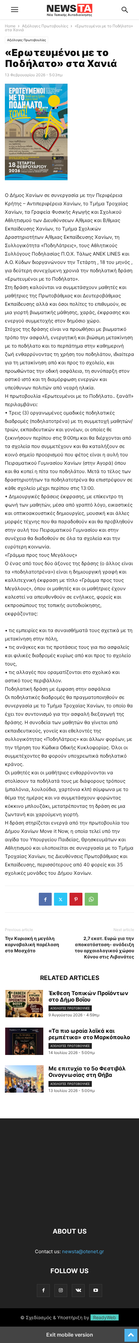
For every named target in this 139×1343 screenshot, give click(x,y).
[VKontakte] (78, 1290)
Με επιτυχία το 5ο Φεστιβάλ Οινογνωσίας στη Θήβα (86, 1071)
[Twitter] (60, 899)
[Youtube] (95, 1290)
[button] (14, 9)
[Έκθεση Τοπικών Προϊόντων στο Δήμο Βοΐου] (24, 1004)
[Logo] (69, 1212)
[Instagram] (60, 1290)
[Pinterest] (76, 899)
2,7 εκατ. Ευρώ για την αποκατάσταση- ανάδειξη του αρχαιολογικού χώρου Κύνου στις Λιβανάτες (104, 947)
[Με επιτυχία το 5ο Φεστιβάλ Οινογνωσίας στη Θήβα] (24, 1079)
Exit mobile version (69, 1334)
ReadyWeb (104, 1317)
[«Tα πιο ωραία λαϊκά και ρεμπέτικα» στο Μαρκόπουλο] (24, 1042)
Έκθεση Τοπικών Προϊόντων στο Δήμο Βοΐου (88, 996)
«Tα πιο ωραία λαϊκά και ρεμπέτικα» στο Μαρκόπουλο (89, 1034)
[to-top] (130, 1332)
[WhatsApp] (91, 899)
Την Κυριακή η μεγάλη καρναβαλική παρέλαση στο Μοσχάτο (32, 944)
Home (10, 25)
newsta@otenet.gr (83, 1251)
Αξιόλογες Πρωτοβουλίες (45, 25)
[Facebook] (45, 899)
